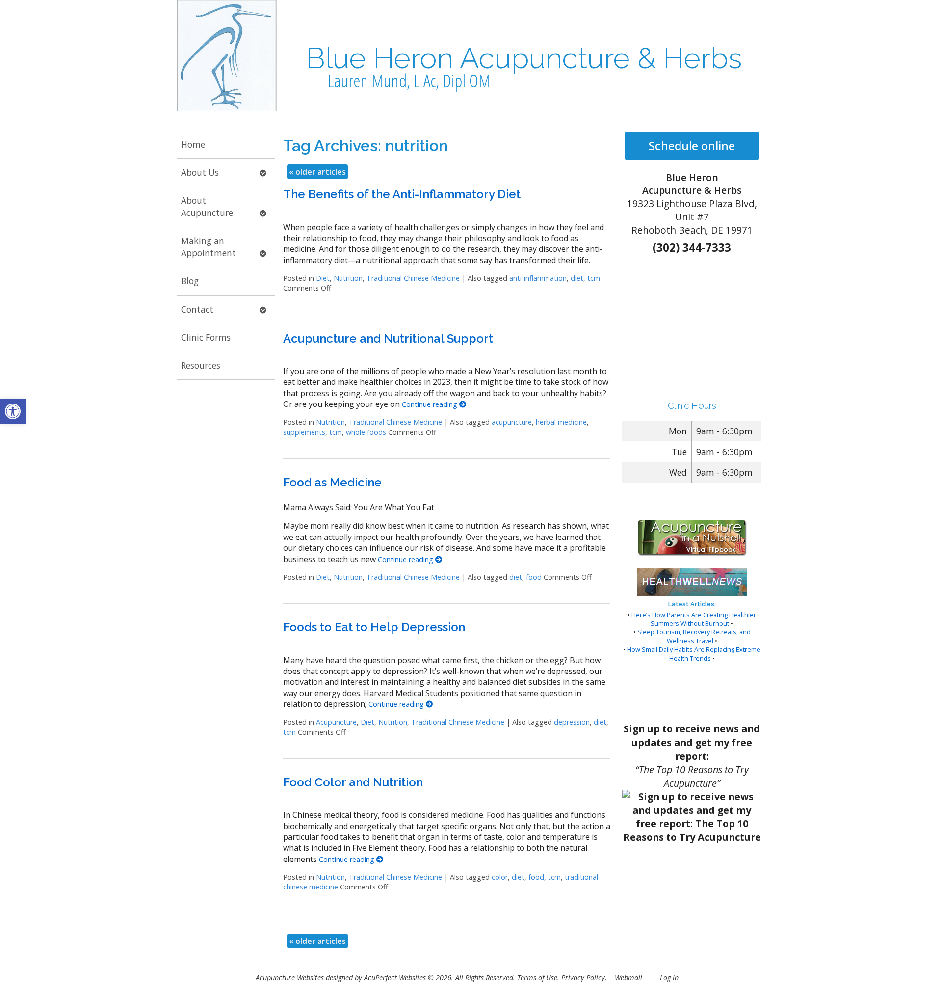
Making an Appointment (208, 247)
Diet (323, 278)
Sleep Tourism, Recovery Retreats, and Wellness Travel (694, 636)
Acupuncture (336, 722)
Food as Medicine (332, 482)
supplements (304, 432)
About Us (200, 172)
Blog (190, 281)
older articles (317, 171)
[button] (13, 411)
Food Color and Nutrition (353, 782)
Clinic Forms (206, 337)
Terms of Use (537, 977)
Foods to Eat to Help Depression (374, 627)
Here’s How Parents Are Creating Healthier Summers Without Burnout (693, 619)
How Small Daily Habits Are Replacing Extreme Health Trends (693, 654)
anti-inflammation (538, 278)
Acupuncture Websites (290, 977)
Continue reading (430, 404)
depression (572, 722)
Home (193, 144)
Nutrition (348, 278)
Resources (200, 365)
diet (577, 278)
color (500, 877)
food (534, 577)
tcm (593, 278)
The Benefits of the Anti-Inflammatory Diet (402, 194)
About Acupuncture (207, 206)
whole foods (366, 432)
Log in (669, 977)
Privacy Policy (583, 977)
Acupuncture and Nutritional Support (388, 338)
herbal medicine (561, 422)
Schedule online (692, 145)
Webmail (628, 977)
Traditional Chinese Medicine (413, 278)
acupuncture (512, 422)
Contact (197, 309)
